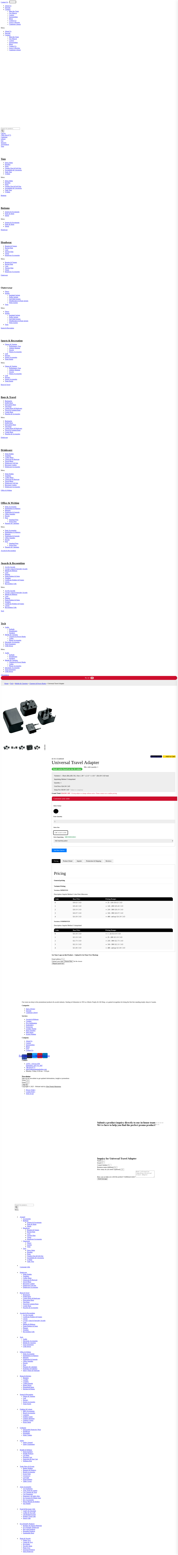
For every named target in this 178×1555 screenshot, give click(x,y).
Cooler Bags (9, 412)
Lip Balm (26, 1455)
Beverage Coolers (11, 465)
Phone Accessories (15, 640)
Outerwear (26, 1241)
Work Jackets (13, 303)
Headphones (13, 631)
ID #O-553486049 (58, 759)
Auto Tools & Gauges (30, 1490)
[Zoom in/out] (162, 1122)
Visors (7, 253)
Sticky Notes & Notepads (31, 1370)
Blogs (11, 19)
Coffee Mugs (9, 457)
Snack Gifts (27, 1518)
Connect (7, 9)
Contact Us (4, 2)
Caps (6, 250)
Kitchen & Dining (29, 1389)
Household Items (28, 1387)
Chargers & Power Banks (17, 636)
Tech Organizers (10, 644)
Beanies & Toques (11, 246)
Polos (7, 166)
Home (6, 683)
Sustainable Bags (28, 1533)
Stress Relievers (28, 1551)
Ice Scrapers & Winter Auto (32, 1498)
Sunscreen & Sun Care (30, 1459)
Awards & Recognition (13, 563)
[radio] (55, 811)
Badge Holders (28, 1468)
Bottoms (5, 208)
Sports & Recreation (12, 340)
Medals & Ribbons (11, 571)
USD (14, 2)
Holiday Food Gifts (29, 1516)
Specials (7, 7)
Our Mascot (13, 13)
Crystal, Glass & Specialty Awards (16, 569)
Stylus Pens (13, 521)
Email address (56, 959)
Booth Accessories (29, 1472)
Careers (11, 15)
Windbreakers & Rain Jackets (18, 301)
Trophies (8, 578)
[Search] (2, 131)
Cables (11, 638)
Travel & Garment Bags (12, 410)
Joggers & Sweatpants (12, 212)
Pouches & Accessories (12, 414)
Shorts (7, 215)
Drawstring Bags (10, 405)
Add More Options (59, 850)
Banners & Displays (29, 1470)
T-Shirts (7, 174)
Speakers (12, 633)
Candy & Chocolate (29, 1511)
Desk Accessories (10, 507)
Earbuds (11, 629)
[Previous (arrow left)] (156, 1124)
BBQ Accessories (29, 1411)
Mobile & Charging (11, 635)
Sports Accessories (11, 357)
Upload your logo (58, 961)
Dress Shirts (9, 163)
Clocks (7, 582)
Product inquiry (156, 756)
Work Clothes (27, 1435)
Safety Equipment (29, 1444)
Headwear (6, 242)
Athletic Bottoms (14, 348)
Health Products (28, 1453)
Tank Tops (8, 172)
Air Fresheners (28, 1489)
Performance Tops (15, 346)
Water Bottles (9, 454)
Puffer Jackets (13, 297)
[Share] (158, 1122)
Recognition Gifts (10, 584)
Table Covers (27, 1481)
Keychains (26, 1544)
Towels (11, 350)
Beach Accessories (29, 1413)
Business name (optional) (105, 1167)
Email (24, 1082)
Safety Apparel (28, 1442)
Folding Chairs (28, 1417)
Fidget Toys (27, 1540)
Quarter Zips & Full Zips (13, 168)
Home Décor (27, 1385)
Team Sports (9, 359)
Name (24, 1080)
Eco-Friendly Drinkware (31, 1527)
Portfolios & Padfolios (30, 1369)
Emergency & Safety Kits (31, 1496)
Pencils (7, 516)
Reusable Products (29, 1531)
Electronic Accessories (12, 642)
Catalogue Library (15, 24)
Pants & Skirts (9, 214)
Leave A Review (14, 22)
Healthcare (26, 1431)
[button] (89, 28)
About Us (8, 6)
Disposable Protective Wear (32, 1429)
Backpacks (8, 401)
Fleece (7, 291)
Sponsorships (13, 17)
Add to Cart (170, 756)
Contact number (102, 1165)
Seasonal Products (29, 1550)
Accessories (27, 1219)
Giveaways (26, 1476)
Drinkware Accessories (12, 467)
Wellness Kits (27, 1461)
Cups (6, 572)
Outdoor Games (28, 1420)
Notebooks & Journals (12, 512)
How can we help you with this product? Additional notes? (116, 1177)
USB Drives (9, 646)
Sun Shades (27, 1503)
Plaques (7, 574)
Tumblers (8, 456)
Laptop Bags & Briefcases (13, 408)
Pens (6, 518)
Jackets (7, 293)
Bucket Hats (9, 248)
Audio (7, 627)
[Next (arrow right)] (158, 1124)
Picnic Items (27, 1422)
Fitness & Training (11, 344)
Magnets (8, 510)
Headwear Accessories (12, 255)
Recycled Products (29, 1529)
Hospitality (26, 1433)
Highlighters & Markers (12, 508)
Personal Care (27, 1457)
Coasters (26, 1381)
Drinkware (6, 450)
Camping (26, 1415)
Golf (6, 354)
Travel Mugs (9, 461)
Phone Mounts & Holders (31, 1502)
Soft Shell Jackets (14, 299)
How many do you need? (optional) (109, 1169)
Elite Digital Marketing (53, 1086)
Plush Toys (26, 1548)
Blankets (26, 1378)
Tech (3, 623)
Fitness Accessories (15, 352)
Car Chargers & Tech (30, 1492)
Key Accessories (28, 1500)
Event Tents (27, 1474)
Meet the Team (14, 11)
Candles (25, 1380)
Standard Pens (13, 520)
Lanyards (26, 1477)
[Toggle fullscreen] (160, 1122)
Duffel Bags (9, 403)
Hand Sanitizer (28, 1452)
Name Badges (27, 1479)
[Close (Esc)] (156, 1122)
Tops (3, 159)
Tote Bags (8, 406)
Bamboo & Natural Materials (32, 1526)
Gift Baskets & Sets (29, 1514)
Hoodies (7, 164)
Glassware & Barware (12, 459)
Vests (6, 304)
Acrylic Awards (10, 567)
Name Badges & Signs (12, 576)
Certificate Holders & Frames (14, 580)
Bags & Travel (8, 397)
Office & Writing (10, 503)
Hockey (7, 355)
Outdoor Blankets (29, 1418)
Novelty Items (27, 1546)
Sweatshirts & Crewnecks (13, 170)
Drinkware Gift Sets (11, 463)
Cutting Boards (28, 1383)
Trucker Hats (9, 252)
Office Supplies (10, 514)
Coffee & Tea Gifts (29, 1513)
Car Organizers (28, 1494)
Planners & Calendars (12, 523)
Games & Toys (28, 1542)
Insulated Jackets (14, 295)
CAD (22, 2)
